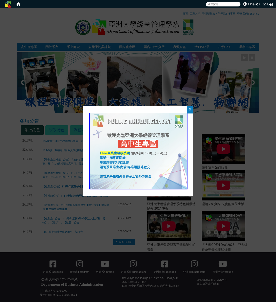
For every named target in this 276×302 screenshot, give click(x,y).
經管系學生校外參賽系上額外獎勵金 (126, 176)
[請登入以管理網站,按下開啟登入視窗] (8, 4)
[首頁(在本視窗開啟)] (18, 4)
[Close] (190, 109)
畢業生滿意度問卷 (113, 158)
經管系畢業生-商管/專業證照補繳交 (125, 167)
